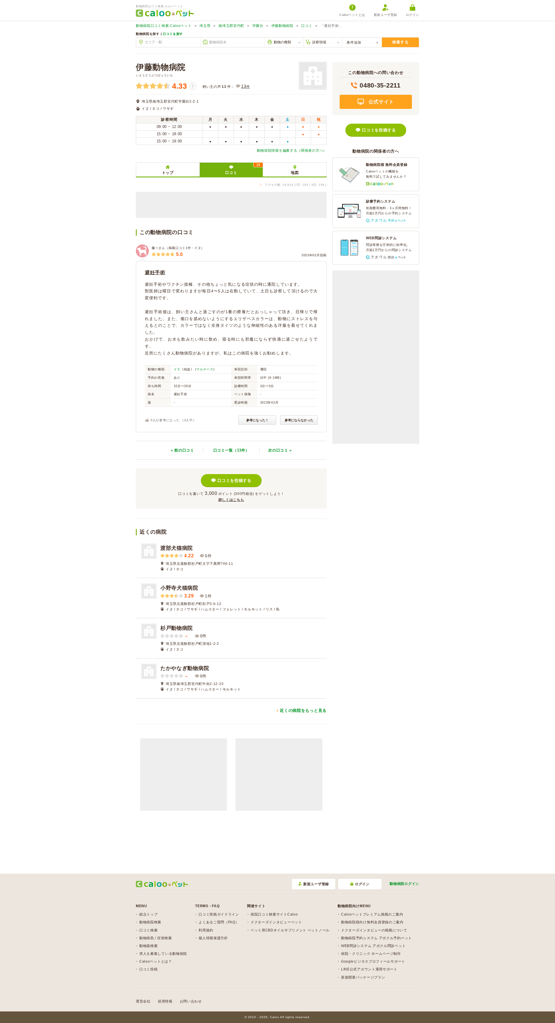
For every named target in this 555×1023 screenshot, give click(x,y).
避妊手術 (155, 272)
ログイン (412, 14)
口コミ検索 (148, 930)
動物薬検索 (148, 946)
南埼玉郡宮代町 (231, 26)
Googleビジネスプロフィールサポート (373, 961)
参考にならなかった (299, 420)
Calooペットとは (352, 14)
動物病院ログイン (404, 884)
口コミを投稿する (234, 480)
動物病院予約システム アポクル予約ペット (376, 938)
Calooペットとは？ (155, 961)
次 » (280, 450)
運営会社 (143, 1001)
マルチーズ (204, 369)
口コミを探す (173, 34)
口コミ (306, 26)
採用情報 (165, 1001)
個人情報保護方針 (213, 938)
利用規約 (206, 930)
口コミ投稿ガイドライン (219, 914)
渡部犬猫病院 (176, 548)
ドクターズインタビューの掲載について (374, 930)
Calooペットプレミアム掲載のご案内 (372, 914)
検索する (400, 42)
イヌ (177, 369)
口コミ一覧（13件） (231, 450)
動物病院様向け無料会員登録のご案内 (372, 922)
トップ (168, 172)
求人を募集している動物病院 (163, 954)
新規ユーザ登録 (385, 14)
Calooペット (164, 26)
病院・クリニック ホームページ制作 (371, 954)
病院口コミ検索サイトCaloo (274, 914)
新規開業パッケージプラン (363, 977)
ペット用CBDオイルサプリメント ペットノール (290, 930)
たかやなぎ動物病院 (184, 668)
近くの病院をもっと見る (303, 710)
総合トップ (148, 914)
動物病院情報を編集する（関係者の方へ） (292, 150)
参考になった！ (257, 420)
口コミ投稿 (148, 969)
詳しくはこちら (231, 500)
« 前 (182, 450)
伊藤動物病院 (282, 26)
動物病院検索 (150, 922)
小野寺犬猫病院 (179, 588)
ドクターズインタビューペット (276, 922)
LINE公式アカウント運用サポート (369, 969)
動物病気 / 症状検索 (155, 938)
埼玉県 (204, 26)
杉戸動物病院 (176, 628)
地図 (295, 172)
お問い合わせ (191, 1001)
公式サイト (380, 102)
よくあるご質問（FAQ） (219, 922)
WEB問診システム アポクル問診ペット (373, 946)
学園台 (257, 26)
